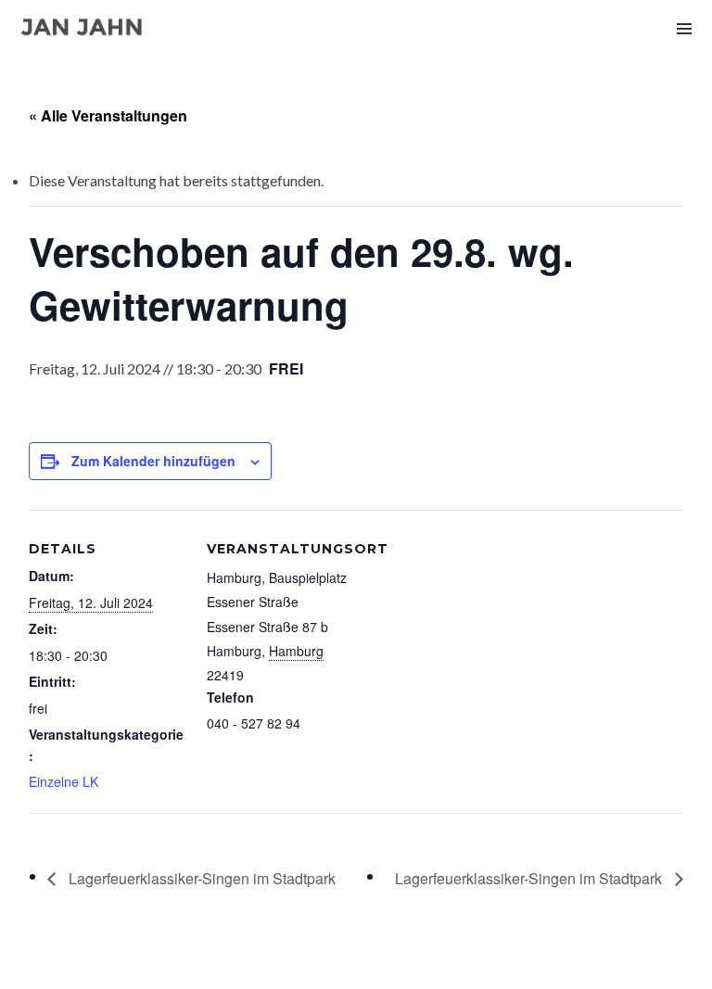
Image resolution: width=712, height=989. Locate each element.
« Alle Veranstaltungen (108, 115)
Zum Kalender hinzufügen (153, 460)
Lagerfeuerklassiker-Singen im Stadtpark (200, 878)
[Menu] (684, 28)
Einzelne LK (63, 781)
